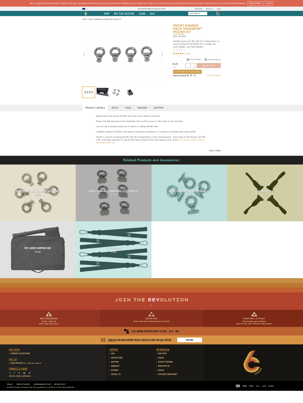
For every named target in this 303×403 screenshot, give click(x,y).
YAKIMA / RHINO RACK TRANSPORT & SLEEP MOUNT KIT (113, 191)
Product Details (95, 107)
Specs (115, 107)
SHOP (106, 13)
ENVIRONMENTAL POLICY (42, 384)
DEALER (161, 370)
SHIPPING (115, 362)
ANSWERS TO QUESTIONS (20, 353)
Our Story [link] (198, 9)
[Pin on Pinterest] (191, 76)
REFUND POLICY (60, 384)
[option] (123, 54)
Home (84, 19)
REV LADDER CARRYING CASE (38, 247)
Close (268, 3)
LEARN (142, 13)
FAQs (128, 107)
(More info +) (179, 49)
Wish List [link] (209, 9)
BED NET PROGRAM (165, 362)
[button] (178, 53)
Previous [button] (84, 54)
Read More (255, 3)
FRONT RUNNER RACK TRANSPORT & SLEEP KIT (37, 191)
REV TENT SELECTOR (124, 13)
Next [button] (162, 54)
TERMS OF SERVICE (23, 384)
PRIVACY (10, 384)
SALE (152, 13)
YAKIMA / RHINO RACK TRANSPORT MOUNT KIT (189, 191)
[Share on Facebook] (188, 76)
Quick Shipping (195, 59)
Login (219, 9)
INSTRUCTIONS (117, 357)
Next (218, 150)
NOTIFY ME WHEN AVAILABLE (187, 72)
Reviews (142, 107)
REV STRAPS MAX (114, 247)
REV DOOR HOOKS (265, 191)
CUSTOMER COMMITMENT (167, 374)
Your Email (190, 340)
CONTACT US (116, 374)
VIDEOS (161, 357)
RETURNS (114, 370)
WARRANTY (115, 366)
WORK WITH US (164, 366)
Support (159, 107)
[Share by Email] (194, 76)
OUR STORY (162, 353)
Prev (211, 150)
